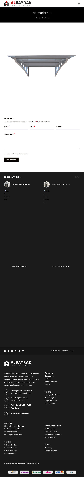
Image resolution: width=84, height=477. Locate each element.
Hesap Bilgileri (50, 398)
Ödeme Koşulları (10, 445)
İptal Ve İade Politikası (12, 429)
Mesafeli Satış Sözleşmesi (14, 426)
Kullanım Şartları (10, 432)
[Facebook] (5, 351)
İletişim (47, 384)
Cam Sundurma (51, 432)
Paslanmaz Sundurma (53, 434)
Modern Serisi (50, 437)
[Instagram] (12, 351)
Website (59, 127)
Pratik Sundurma (51, 429)
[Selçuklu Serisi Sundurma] (7, 184)
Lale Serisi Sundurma (20, 266)
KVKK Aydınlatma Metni (13, 434)
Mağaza (48, 379)
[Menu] (79, 4)
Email (32, 127)
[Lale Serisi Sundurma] (7, 266)
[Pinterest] (15, 351)
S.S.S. (72, 351)
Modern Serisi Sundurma (60, 266)
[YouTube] (19, 351)
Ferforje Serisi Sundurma (61, 184)
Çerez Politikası (10, 453)
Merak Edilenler (51, 382)
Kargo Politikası (51, 400)
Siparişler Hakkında (52, 395)
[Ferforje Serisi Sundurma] (47, 184)
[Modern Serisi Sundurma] (47, 266)
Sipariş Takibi (55, 351)
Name (6, 127)
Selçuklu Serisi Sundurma (21, 184)
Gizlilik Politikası (10, 450)
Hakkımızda (49, 376)
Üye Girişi (48, 448)
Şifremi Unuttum (51, 450)
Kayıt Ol (65, 351)
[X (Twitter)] (8, 351)
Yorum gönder (11, 160)
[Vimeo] (23, 351)
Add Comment (9, 134)
